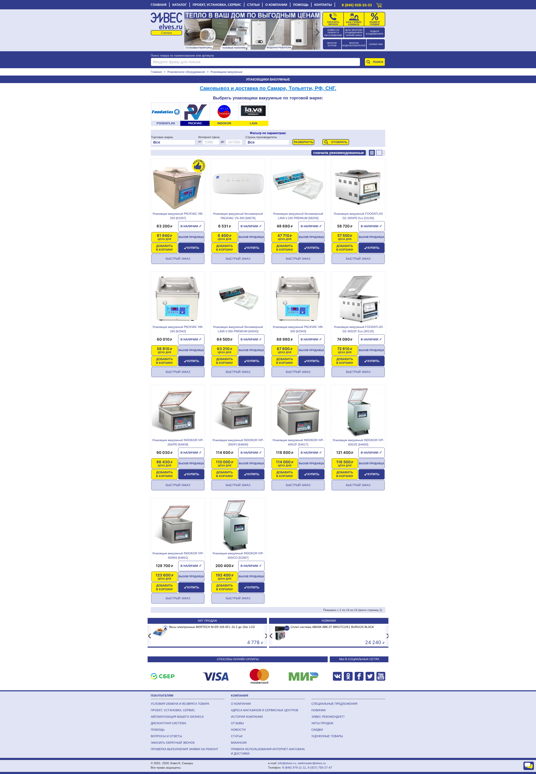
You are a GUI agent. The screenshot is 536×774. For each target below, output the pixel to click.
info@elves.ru (287, 763)
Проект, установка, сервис (217, 4)
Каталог (179, 4)
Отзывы (237, 723)
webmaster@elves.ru (312, 763)
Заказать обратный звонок (173, 742)
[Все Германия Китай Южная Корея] (267, 142)
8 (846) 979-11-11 (294, 767)
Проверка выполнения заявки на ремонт (184, 749)
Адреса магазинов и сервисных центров (264, 710)
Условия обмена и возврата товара (180, 703)
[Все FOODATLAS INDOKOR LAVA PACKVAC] (173, 142)
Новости (238, 729)
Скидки (317, 729)
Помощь (301, 4)
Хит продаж (207, 620)
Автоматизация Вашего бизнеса (177, 716)
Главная (158, 4)
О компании (276, 4)
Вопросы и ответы (166, 736)
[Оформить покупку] (379, 4)
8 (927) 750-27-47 (320, 767)
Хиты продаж (322, 723)
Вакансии (239, 742)
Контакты (323, 4)
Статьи (253, 4)
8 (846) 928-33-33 (357, 5)
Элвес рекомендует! (328, 716)
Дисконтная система (168, 723)
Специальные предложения (334, 703)
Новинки (329, 620)
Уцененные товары (327, 736)
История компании (247, 716)
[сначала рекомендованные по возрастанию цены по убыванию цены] (338, 153)
